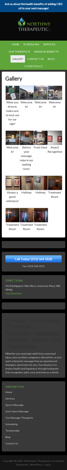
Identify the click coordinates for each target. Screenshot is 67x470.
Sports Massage (14, 404)
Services (48, 44)
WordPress (36, 464)
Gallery (17, 58)
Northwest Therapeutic (37, 460)
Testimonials (12, 430)
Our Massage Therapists (19, 417)
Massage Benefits (45, 51)
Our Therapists (19, 51)
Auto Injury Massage (17, 411)
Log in (47, 464)
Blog (51, 58)
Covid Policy (33, 66)
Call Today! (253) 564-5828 (33, 259)
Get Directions (13, 293)
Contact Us (35, 58)
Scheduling (31, 44)
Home (15, 44)
